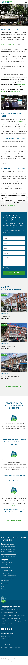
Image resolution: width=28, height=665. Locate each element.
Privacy (6, 268)
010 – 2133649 (11, 205)
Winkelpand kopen (5, 580)
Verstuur (12, 272)
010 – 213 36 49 (15, 91)
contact (3, 91)
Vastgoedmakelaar (6, 567)
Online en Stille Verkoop (7, 573)
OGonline (15, 662)
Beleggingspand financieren (8, 556)
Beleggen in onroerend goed (8, 575)
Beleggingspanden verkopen (8, 554)
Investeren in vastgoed (7, 562)
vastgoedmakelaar (6, 77)
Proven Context (23, 662)
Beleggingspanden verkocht (8, 549)
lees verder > (14, 435)
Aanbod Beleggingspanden (8, 546)
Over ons (3, 589)
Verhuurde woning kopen (7, 578)
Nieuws (3, 586)
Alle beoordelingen (14, 520)
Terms (10, 268)
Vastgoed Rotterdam (6, 565)
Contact (3, 591)
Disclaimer (23, 659)
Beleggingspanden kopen (7, 551)
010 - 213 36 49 (5, 644)
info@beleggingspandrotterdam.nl (11, 647)
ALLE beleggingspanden (14, 387)
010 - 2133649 (7, 624)
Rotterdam (4, 314)
